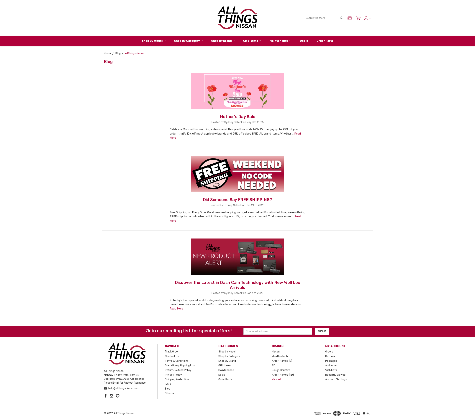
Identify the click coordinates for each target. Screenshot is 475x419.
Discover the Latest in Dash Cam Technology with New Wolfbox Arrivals (237, 285)
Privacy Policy (173, 374)
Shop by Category (187, 40)
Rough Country (281, 370)
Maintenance (279, 40)
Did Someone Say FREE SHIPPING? (237, 199)
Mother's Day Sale (237, 116)
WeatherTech (280, 356)
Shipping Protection (177, 379)
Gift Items (250, 40)
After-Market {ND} (283, 374)
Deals (304, 40)
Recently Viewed (335, 374)
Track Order (172, 351)
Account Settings (336, 379)
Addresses (331, 365)
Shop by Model (152, 40)
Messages (331, 360)
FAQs (168, 384)
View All (276, 379)
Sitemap (170, 393)
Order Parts (325, 40)
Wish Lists (331, 370)
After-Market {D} (282, 360)
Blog (167, 388)
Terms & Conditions (176, 360)
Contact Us (172, 356)
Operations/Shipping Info (180, 365)
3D (273, 365)
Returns (330, 356)
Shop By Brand (221, 40)
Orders (329, 351)
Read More (176, 308)
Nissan (276, 351)
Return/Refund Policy (178, 370)
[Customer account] (367, 18)
